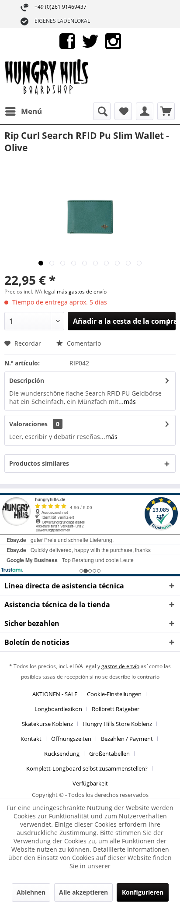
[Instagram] (113, 40)
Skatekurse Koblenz (47, 724)
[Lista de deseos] (123, 111)
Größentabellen (109, 753)
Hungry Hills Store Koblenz (117, 724)
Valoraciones (28, 424)
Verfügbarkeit (90, 783)
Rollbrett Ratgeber (115, 709)
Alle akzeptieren (83, 892)
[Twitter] (90, 40)
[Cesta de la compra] (166, 111)
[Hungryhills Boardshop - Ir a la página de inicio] (47, 78)
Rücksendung (62, 753)
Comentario (83, 343)
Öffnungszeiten (71, 739)
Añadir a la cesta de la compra (124, 321)
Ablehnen (31, 892)
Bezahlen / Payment (127, 739)
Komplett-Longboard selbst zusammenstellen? (87, 768)
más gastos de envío (82, 291)
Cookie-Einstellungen (114, 694)
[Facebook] (67, 40)
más (130, 401)
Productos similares (39, 463)
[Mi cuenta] (144, 111)
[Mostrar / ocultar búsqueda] (102, 111)
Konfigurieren (142, 892)
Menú (31, 111)
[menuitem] (23, 111)
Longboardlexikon (58, 709)
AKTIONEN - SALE (54, 694)
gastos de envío (120, 666)
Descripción (26, 380)
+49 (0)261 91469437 (61, 7)
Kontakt (31, 739)
